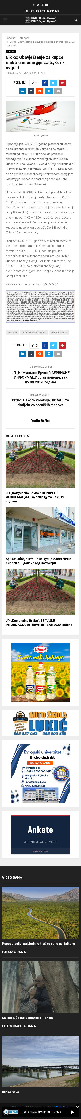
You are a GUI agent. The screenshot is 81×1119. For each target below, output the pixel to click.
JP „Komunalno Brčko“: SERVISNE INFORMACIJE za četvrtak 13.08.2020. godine (39, 623)
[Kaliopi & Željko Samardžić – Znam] (40, 987)
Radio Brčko (15, 73)
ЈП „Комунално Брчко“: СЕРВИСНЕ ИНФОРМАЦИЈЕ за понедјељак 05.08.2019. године (40, 377)
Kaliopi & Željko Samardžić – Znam (27, 1018)
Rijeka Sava (10, 1092)
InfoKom (11, 52)
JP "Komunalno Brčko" (34, 332)
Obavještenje (59, 332)
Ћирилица (53, 10)
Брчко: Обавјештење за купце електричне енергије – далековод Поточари (39, 561)
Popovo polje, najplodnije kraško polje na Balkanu (38, 944)
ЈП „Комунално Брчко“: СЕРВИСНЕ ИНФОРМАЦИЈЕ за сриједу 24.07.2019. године (35, 497)
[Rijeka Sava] (40, 1061)
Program (29, 10)
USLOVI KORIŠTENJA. (27, 320)
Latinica (40, 10)
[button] (72, 1112)
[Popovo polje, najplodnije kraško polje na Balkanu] (40, 912)
